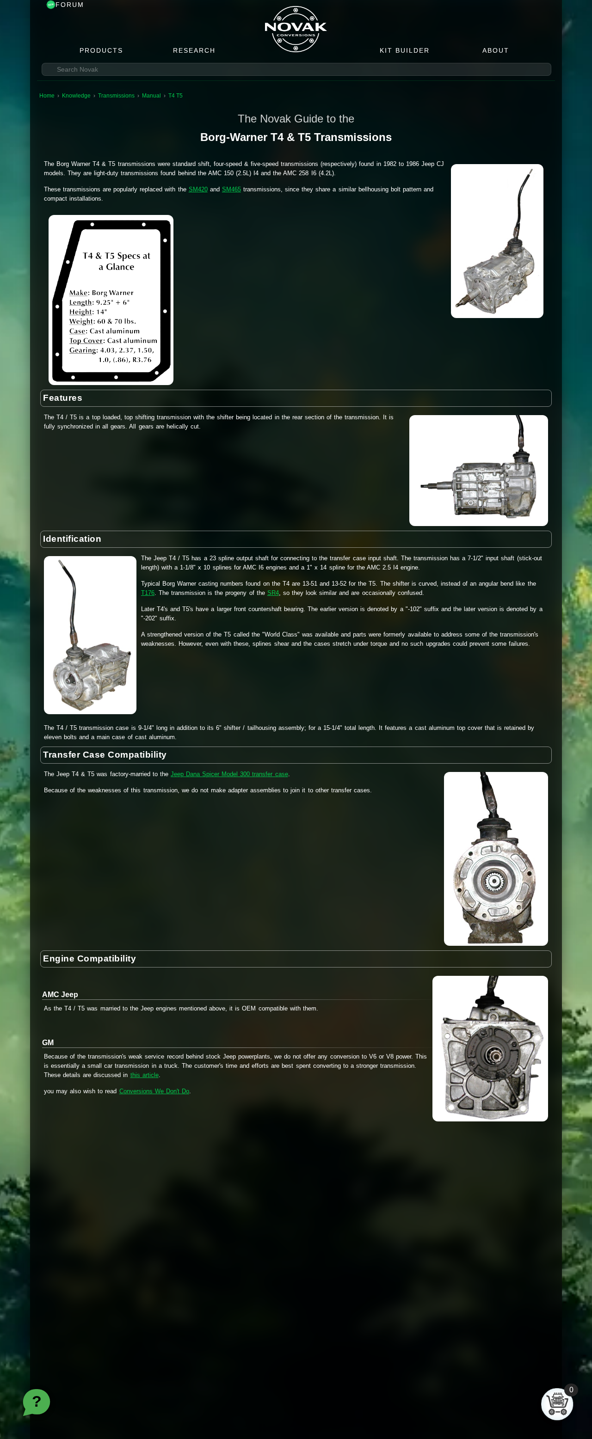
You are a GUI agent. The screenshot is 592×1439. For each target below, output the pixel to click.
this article (144, 1075)
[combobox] (296, 69)
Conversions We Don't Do (154, 1091)
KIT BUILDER (405, 50)
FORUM (70, 4)
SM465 (231, 189)
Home (47, 95)
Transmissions (116, 95)
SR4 (273, 592)
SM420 (198, 189)
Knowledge (76, 95)
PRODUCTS (101, 50)
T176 (147, 592)
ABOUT (495, 50)
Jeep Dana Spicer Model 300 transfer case (229, 774)
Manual (151, 95)
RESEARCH (194, 50)
